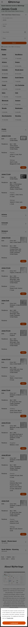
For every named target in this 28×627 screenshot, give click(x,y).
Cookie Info (10, 618)
